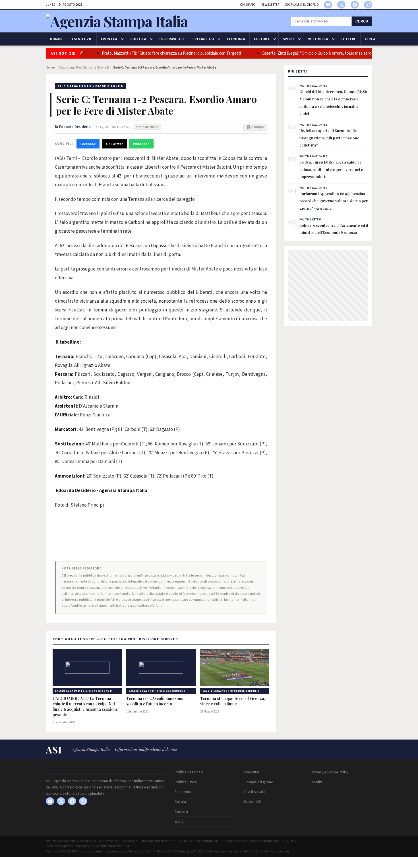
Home (50, 67)
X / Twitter (114, 143)
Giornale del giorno (302, 5)
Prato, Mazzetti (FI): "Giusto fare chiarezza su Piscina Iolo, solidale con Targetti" (161, 53)
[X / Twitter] (341, 5)
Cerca (362, 21)
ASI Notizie (81, 39)
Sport (289, 39)
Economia (236, 39)
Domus (56, 39)
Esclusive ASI (172, 39)
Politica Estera (186, 782)
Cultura (262, 39)
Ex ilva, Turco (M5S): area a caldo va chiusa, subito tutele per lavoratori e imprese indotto (331, 169)
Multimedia (318, 39)
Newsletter (270, 5)
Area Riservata (254, 791)
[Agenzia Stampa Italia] (117, 21)
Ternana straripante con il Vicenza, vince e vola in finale (232, 701)
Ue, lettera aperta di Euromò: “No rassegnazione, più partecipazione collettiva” (329, 137)
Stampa (258, 127)
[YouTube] (328, 5)
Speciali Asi (203, 39)
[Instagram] (368, 5)
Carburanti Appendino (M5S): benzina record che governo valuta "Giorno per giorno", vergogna (333, 200)
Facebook (88, 143)
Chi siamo (248, 5)
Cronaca (109, 39)
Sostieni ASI (252, 801)
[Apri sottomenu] (122, 39)
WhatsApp (141, 143)
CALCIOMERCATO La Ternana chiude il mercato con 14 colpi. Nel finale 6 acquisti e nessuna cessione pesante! (85, 706)
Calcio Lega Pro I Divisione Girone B (84, 67)
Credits (317, 782)
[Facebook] (355, 5)
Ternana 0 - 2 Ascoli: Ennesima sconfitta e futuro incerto (154, 701)
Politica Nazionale (189, 772)
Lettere (349, 39)
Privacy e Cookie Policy (330, 772)
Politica (138, 39)
